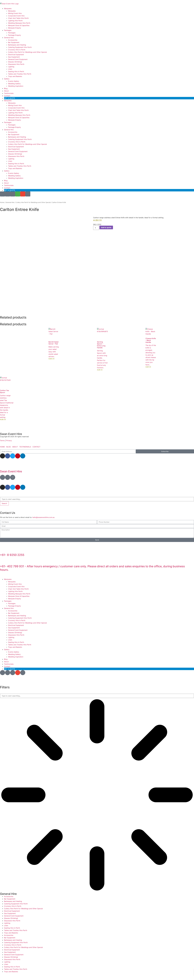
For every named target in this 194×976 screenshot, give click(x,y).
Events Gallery (13, 81)
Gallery (6, 79)
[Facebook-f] (7, 455)
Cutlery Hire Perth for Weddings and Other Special (27, 52)
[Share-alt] (7, 193)
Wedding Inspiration (15, 86)
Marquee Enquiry (14, 28)
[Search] (12, 193)
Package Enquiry (14, 35)
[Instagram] (2, 455)
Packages (7, 30)
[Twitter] (12, 455)
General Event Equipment (17, 59)
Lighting (11, 67)
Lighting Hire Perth (15, 21)
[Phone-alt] (27, 193)
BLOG (8, 447)
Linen (10, 69)
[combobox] (97, 499)
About (6, 91)
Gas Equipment (14, 57)
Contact (7, 96)
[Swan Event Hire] (2, 465)
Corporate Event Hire (16, 16)
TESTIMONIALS (25, 447)
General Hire (9, 38)
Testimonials (9, 93)
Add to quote (106, 227)
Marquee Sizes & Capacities (18, 25)
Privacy (9, 440)
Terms (2, 440)
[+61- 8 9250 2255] (2, 549)
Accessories (12, 40)
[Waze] (7, 477)
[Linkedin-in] (22, 455)
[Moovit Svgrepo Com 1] (12, 477)
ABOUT (15, 447)
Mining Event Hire (15, 13)
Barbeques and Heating (17, 45)
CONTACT (36, 447)
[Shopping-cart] (17, 193)
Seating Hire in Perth (16, 71)
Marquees (8, 8)
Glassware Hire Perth (16, 64)
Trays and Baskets (15, 76)
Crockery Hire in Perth (16, 50)
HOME (2, 447)
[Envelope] (22, 193)
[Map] (2, 477)
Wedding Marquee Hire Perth (19, 23)
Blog (5, 88)
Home (2, 202)
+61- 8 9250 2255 (12, 555)
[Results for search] (97, 795)
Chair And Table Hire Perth (18, 18)
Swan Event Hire (11, 471)
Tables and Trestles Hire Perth (19, 74)
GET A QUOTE (9, 98)
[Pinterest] (17, 455)
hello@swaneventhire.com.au (43, 517)
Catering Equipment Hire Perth (20, 47)
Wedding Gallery (14, 84)
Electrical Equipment (16, 55)
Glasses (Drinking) (15, 62)
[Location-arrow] (2, 193)
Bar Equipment (13, 42)
